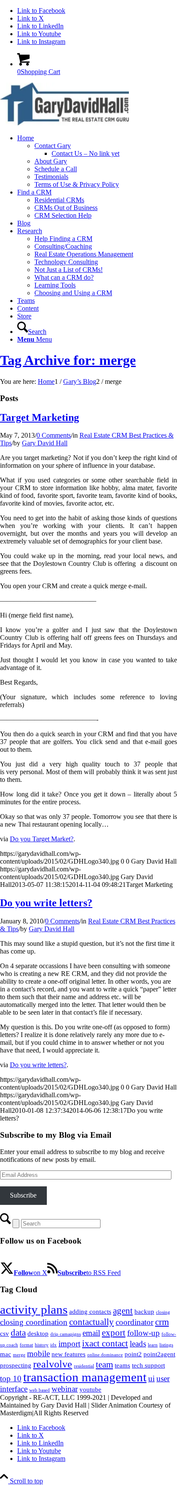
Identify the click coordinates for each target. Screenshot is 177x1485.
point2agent (159, 1354)
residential (84, 1366)
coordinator (134, 1322)
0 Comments (54, 435)
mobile (38, 1353)
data (18, 1333)
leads (138, 1343)
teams (122, 1365)
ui (151, 1378)
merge (19, 1354)
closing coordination (33, 1322)
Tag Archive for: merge (68, 360)
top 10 (10, 1378)
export (113, 1333)
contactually (91, 1322)
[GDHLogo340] (64, 123)
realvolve (52, 1364)
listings (166, 1345)
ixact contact (105, 1343)
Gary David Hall (44, 443)
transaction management (84, 1377)
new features (68, 1354)
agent (123, 1311)
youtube (90, 1389)
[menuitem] (97, 161)
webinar (65, 1388)
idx (53, 1345)
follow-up (143, 1332)
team (104, 1364)
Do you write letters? (46, 902)
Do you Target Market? (41, 839)
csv (4, 1333)
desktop (38, 1333)
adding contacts (90, 1311)
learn (153, 1345)
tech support (148, 1365)
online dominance (105, 1354)
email (91, 1332)
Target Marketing (39, 417)
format (26, 1345)
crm (162, 1322)
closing (163, 1312)
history (42, 1345)
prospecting (15, 1365)
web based (39, 1390)
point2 (133, 1354)
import (69, 1343)
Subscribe (23, 1195)
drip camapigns (65, 1334)
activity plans (33, 1309)
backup (144, 1311)
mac (5, 1354)
